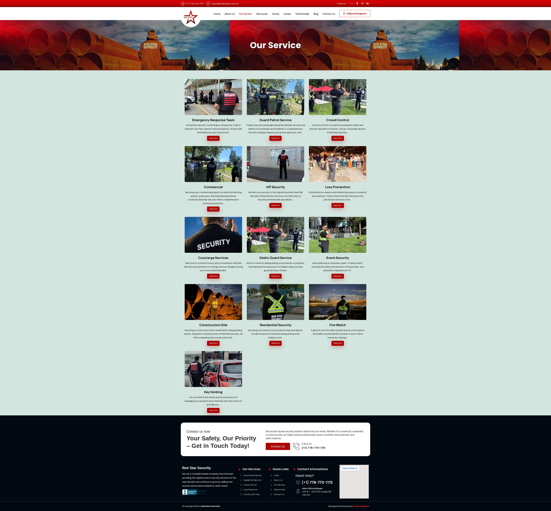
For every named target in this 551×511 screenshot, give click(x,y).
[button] (357, 3)
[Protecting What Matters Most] (191, 17)
